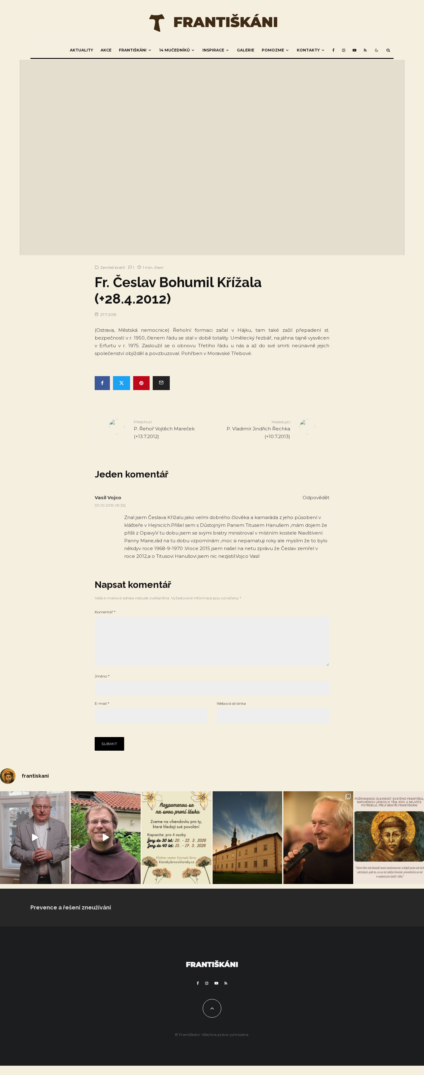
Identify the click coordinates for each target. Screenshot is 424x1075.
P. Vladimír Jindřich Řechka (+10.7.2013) (258, 429)
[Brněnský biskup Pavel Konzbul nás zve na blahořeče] (35, 837)
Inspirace (213, 50)
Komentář (105, 612)
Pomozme (273, 50)
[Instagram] (343, 50)
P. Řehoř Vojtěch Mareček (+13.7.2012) (164, 429)
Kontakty (308, 50)
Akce (106, 50)
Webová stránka (231, 703)
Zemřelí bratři (112, 267)
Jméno (102, 676)
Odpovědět (316, 497)
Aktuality (81, 50)
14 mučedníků (174, 50)
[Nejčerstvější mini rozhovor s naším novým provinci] (105, 837)
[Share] (102, 383)
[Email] (161, 383)
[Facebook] (333, 50)
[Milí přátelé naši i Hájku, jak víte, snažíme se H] (247, 837)
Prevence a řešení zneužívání (70, 907)
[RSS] (365, 50)
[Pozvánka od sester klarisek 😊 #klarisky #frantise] (176, 837)
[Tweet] (121, 383)
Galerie (245, 50)
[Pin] (141, 383)
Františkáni (133, 50)
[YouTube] (354, 50)
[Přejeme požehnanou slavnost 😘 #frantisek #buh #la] (389, 837)
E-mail (102, 703)
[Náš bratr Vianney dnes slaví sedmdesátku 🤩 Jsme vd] (318, 837)
